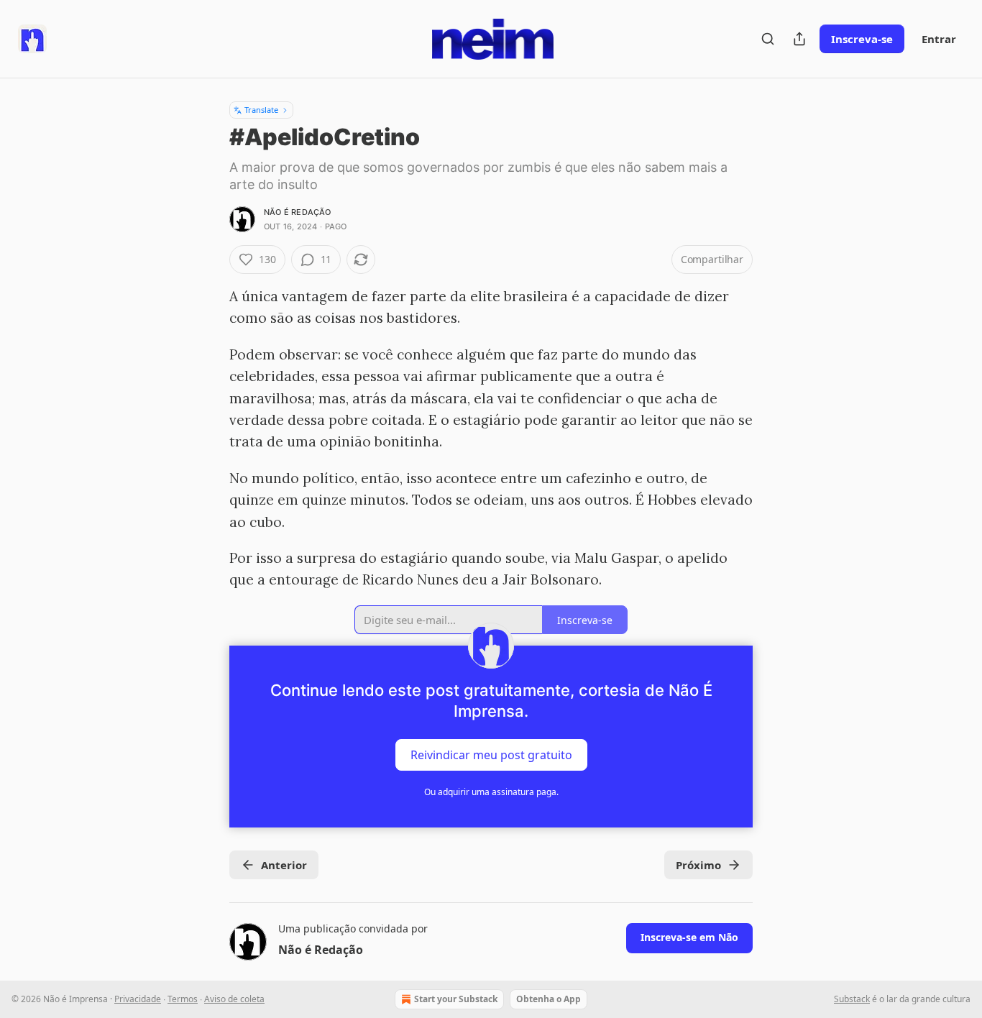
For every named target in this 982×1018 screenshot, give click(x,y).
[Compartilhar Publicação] (799, 38)
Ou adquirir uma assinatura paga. (491, 792)
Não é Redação (297, 212)
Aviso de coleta (234, 999)
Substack (852, 999)
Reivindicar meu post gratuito (491, 754)
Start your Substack (455, 999)
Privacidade (137, 999)
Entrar (939, 39)
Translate (261, 109)
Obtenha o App (548, 999)
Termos (183, 999)
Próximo (698, 865)
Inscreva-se (862, 39)
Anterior (284, 865)
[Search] (767, 38)
